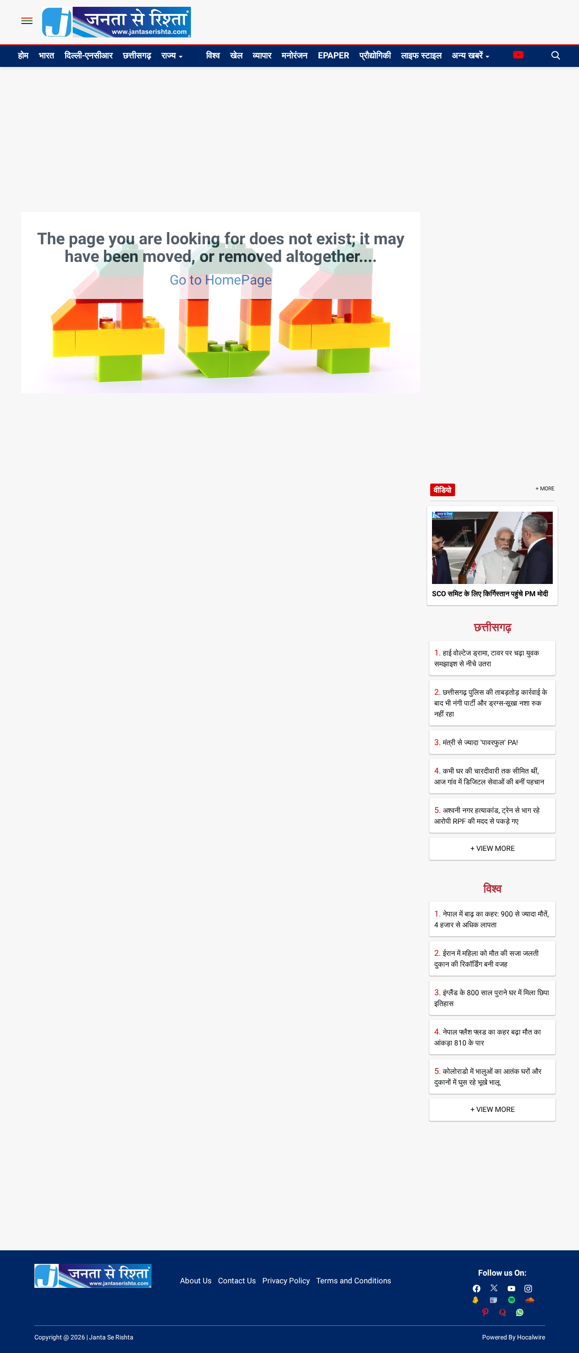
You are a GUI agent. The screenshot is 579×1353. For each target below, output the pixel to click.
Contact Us (237, 1280)
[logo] (116, 21)
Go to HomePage (221, 280)
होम (23, 55)
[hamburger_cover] (27, 21)
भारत (46, 55)
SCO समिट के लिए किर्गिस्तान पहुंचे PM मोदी (490, 593)
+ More (545, 488)
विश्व (213, 55)
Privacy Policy (286, 1280)
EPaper (333, 55)
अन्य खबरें (467, 55)
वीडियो (442, 489)
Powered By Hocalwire (513, 1337)
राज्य (168, 55)
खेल (236, 55)
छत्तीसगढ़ (137, 55)
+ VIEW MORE (492, 848)
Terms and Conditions (353, 1280)
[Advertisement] (289, 134)
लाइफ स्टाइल (421, 55)
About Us (196, 1280)
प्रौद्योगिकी (375, 55)
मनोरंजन (295, 55)
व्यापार (262, 55)
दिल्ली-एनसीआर (89, 55)
